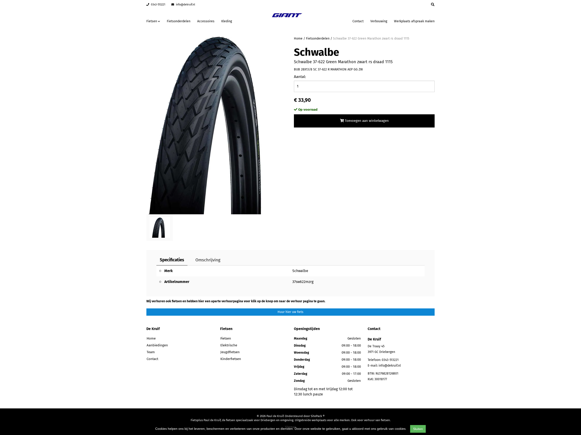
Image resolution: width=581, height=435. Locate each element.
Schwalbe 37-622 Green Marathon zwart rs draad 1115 (371, 38)
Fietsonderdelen (178, 21)
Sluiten (418, 429)
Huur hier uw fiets (290, 312)
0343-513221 (157, 4)
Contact (358, 21)
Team (151, 352)
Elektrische (228, 345)
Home (298, 38)
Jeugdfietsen (230, 352)
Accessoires (205, 21)
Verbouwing (378, 21)
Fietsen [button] (152, 21)
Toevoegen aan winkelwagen (366, 121)
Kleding (226, 21)
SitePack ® (318, 416)
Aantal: (300, 76)
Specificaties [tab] (172, 259)
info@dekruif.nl (185, 4)
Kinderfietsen (230, 359)
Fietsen (225, 338)
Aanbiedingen (335, 20)
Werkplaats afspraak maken (414, 21)
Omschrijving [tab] (207, 259)
